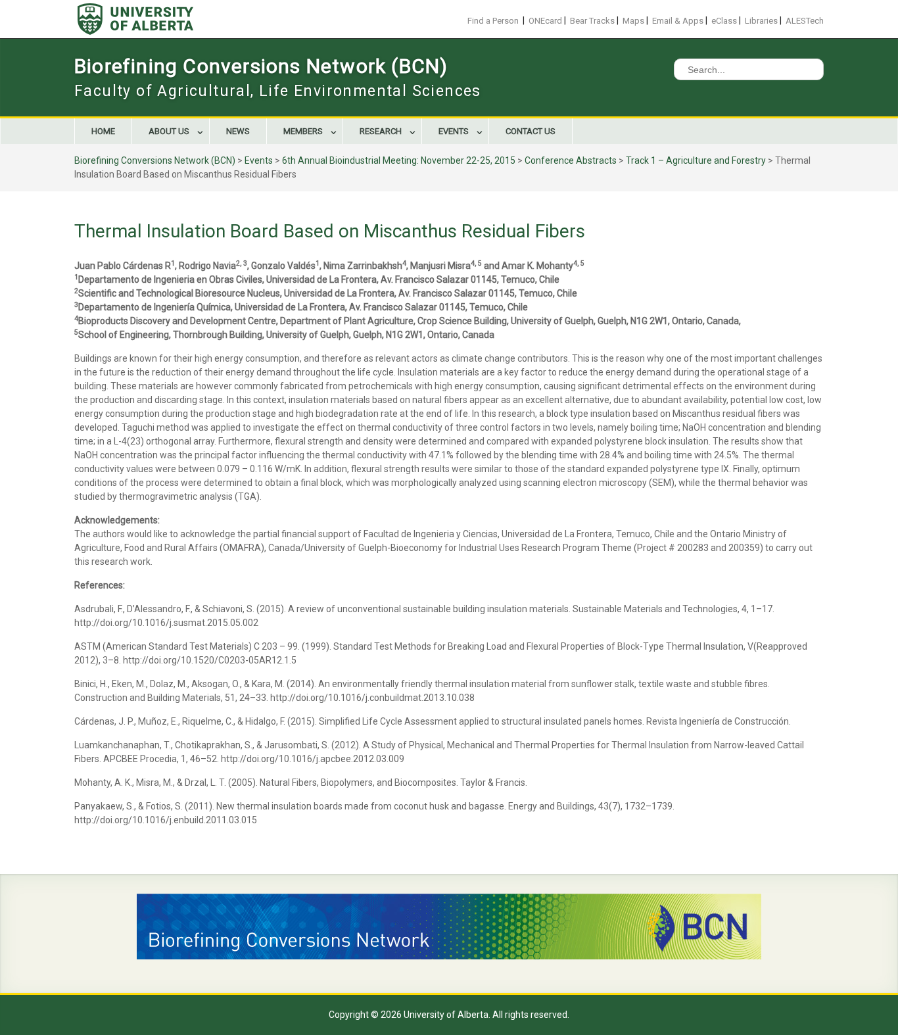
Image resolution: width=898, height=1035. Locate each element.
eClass (724, 21)
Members (303, 131)
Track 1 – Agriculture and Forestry (696, 160)
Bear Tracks (592, 21)
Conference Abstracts (571, 160)
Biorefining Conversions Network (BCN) (261, 66)
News (238, 131)
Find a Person (493, 21)
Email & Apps (677, 21)
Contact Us (530, 131)
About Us (169, 131)
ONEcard (545, 21)
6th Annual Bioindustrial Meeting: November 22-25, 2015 (398, 160)
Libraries (761, 21)
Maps (633, 21)
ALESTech (805, 21)
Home (103, 131)
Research (381, 131)
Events (453, 131)
